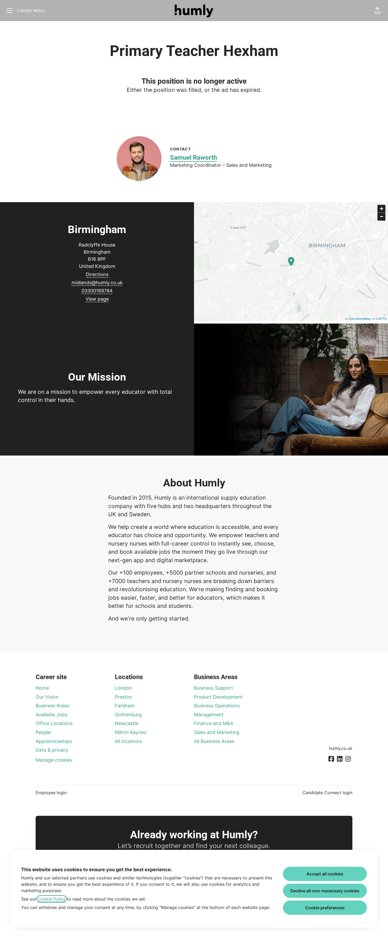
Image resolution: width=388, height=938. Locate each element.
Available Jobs (51, 714)
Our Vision (47, 697)
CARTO (381, 318)
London (123, 688)
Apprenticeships (54, 741)
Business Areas (52, 705)
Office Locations (54, 723)
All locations (128, 741)
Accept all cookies (324, 874)
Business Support (213, 688)
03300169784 (97, 290)
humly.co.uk (340, 748)
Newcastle (126, 723)
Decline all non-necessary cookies (324, 890)
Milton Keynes (130, 732)
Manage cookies (54, 760)
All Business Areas (214, 741)
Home (42, 688)
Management (209, 714)
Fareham (125, 705)
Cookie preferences (325, 907)
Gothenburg (128, 714)
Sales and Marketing (216, 732)
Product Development (218, 697)
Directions (97, 274)
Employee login (51, 792)
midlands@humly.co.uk (97, 282)
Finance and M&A (213, 723)
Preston (123, 697)
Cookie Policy (51, 899)
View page (97, 299)
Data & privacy (52, 750)
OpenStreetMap (359, 318)
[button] (377, 10)
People (43, 732)
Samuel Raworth (193, 157)
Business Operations (217, 705)
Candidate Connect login (327, 792)
